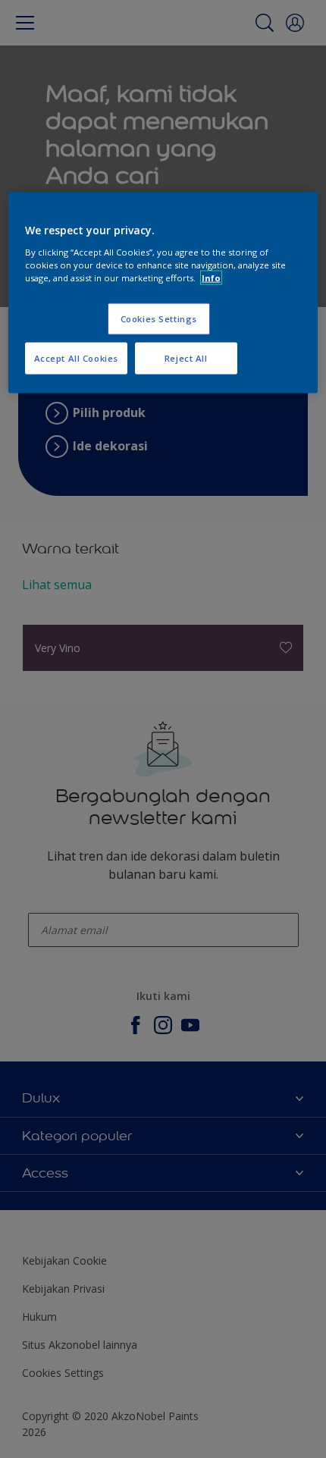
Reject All (186, 358)
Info (211, 278)
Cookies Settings (159, 319)
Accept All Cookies (76, 358)
